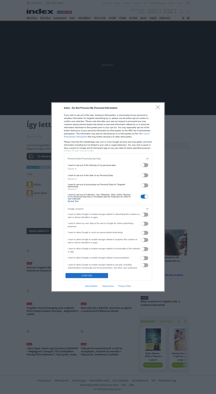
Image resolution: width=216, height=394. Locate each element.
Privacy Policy (124, 286)
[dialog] (108, 197)
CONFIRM (86, 276)
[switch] (144, 165)
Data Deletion (91, 286)
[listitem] (108, 158)
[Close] (159, 108)
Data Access (108, 286)
